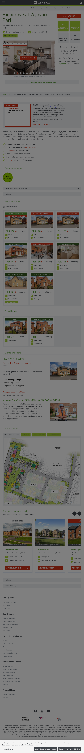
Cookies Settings (8, 749)
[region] (42, 746)
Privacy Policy (33, 745)
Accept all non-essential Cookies (45, 749)
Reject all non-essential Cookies (69, 749)
